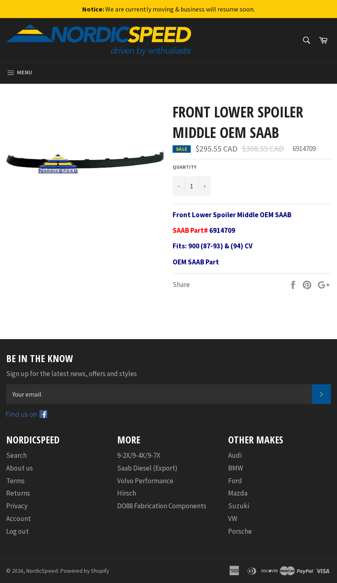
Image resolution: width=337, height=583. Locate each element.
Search (16, 455)
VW (232, 518)
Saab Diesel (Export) (147, 468)
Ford (235, 480)
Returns (18, 493)
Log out (17, 531)
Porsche (240, 531)
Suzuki (238, 505)
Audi (235, 455)
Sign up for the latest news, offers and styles (71, 373)
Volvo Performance (145, 480)
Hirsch (126, 493)
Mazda (237, 493)
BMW (235, 468)
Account (18, 518)
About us (19, 468)
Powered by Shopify (84, 570)
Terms (15, 480)
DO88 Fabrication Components (161, 505)
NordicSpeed (42, 570)
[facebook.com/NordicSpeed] (26, 415)
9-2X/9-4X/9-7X (138, 455)
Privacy (17, 505)
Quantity (184, 167)
